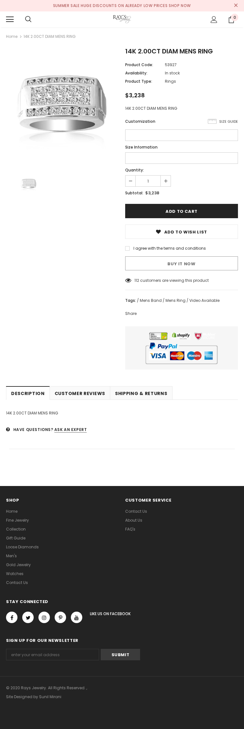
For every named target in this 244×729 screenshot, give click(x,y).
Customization (140, 121)
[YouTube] (76, 617)
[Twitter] (28, 617)
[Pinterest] (60, 617)
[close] (236, 6)
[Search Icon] (28, 19)
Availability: (136, 73)
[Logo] (122, 19)
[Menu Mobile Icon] (10, 19)
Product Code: (139, 64)
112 (136, 280)
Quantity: (134, 170)
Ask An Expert (70, 429)
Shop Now (180, 5)
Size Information (141, 147)
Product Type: (138, 81)
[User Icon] (214, 19)
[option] (62, 105)
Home (11, 36)
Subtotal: (134, 193)
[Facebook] (11, 617)
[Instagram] (44, 617)
